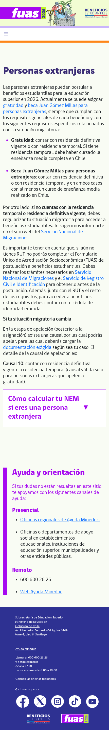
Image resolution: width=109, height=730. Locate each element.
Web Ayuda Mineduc (41, 592)
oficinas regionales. (44, 679)
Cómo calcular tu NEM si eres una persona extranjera (43, 407)
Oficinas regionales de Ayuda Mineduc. (60, 520)
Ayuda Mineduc (25, 649)
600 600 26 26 (38, 657)
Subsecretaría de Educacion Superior (39, 617)
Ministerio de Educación (31, 622)
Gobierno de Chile (27, 626)
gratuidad (13, 105)
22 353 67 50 (23, 666)
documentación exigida (27, 347)
